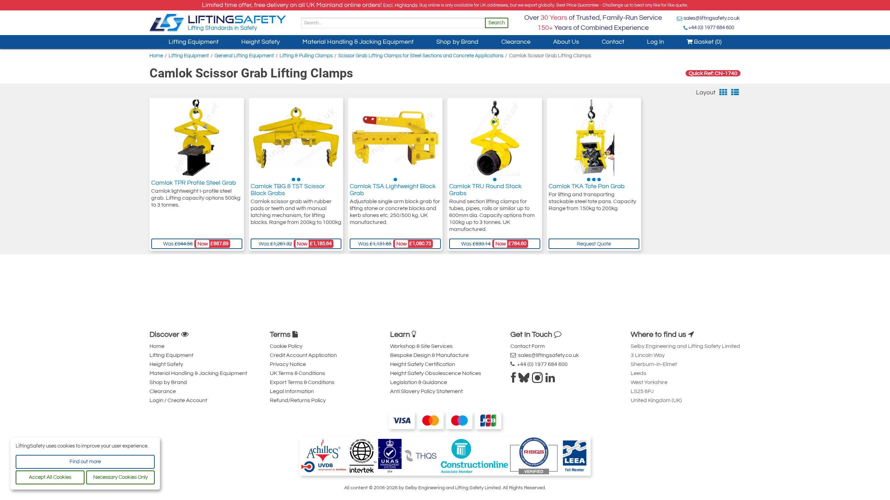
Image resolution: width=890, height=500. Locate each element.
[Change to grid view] (723, 92)
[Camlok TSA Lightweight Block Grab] (395, 138)
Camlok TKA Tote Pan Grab (587, 186)
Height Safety (260, 42)
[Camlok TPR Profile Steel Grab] (196, 138)
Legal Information (292, 391)
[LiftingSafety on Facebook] (513, 379)
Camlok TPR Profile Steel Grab (193, 183)
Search (496, 22)
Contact (613, 42)
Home (156, 55)
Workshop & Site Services (421, 346)
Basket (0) (707, 42)
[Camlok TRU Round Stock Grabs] (494, 138)
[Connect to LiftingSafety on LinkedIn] (550, 379)
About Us (566, 42)
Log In (655, 42)
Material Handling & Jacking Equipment (358, 42)
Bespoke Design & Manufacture (429, 355)
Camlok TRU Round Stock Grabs (485, 190)
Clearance (516, 42)
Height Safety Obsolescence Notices (435, 373)
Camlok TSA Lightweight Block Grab (393, 190)
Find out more (85, 461)
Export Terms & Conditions (302, 382)
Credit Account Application (303, 355)
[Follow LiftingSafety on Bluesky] (524, 379)
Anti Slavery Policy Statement (426, 391)
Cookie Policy (286, 346)
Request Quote (594, 244)
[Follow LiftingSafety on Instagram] (537, 379)
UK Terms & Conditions (297, 373)
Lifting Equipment (194, 42)
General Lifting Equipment (244, 55)
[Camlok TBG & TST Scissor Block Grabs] (295, 138)
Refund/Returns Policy (298, 400)
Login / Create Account (178, 400)
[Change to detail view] (735, 92)
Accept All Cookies (50, 477)
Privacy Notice (288, 364)
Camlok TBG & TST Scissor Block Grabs (288, 190)
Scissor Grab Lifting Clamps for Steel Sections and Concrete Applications (420, 55)
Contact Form (527, 346)
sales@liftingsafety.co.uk (711, 18)
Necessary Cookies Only (120, 477)
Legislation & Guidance (418, 382)
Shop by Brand (457, 42)
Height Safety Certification (422, 364)
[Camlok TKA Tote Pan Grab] (594, 138)
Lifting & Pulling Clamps (306, 55)
